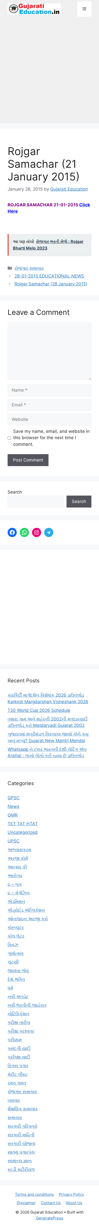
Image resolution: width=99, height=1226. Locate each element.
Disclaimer (26, 1202)
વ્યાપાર (14, 1100)
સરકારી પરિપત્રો (22, 1126)
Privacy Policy (71, 1194)
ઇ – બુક (15, 884)
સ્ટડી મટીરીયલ (21, 1169)
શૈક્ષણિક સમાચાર (23, 1108)
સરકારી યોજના (21, 1143)
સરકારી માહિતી (21, 1134)
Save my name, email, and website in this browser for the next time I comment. (51, 438)
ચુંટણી (13, 961)
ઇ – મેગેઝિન (19, 892)
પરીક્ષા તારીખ (19, 1022)
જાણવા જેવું (18, 970)
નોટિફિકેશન (18, 1013)
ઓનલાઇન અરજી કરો (28, 918)
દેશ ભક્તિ (16, 979)
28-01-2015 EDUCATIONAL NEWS (49, 276)
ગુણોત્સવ (16, 953)
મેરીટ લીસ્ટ (18, 1074)
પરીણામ (15, 1039)
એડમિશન (16, 901)
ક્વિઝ (13, 944)
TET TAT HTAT (23, 823)
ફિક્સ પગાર (18, 1065)
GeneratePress (49, 1218)
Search (15, 492)
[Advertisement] (49, 72)
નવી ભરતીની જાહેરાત (27, 1005)
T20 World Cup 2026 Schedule (39, 710)
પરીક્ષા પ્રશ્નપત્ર (21, 1031)
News (13, 806)
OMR (13, 815)
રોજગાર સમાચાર (29, 268)
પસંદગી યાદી (19, 1048)
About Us (74, 1202)
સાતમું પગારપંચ (21, 1152)
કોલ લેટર (16, 936)
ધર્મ (10, 987)
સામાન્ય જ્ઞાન (20, 1160)
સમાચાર (15, 1117)
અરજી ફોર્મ (18, 858)
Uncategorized (23, 832)
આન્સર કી (17, 866)
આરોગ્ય (15, 875)
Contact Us (51, 1202)
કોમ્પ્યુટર (16, 927)
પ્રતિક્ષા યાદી (19, 1057)
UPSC (14, 841)
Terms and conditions (34, 1194)
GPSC (14, 797)
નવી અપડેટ (18, 996)
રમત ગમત (17, 1082)
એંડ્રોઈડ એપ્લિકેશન (26, 910)
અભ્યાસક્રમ (19, 849)
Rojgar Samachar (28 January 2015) (50, 283)
